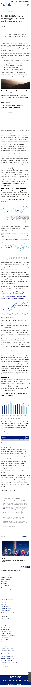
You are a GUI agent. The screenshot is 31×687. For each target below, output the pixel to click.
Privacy (15, 680)
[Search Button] (24, 5)
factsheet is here (4, 444)
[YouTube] (18, 677)
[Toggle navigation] (28, 4)
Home (4, 680)
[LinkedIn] (13, 677)
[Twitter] (15, 677)
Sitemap (9, 680)
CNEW (21, 174)
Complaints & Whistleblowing (11, 682)
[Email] (20, 677)
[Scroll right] (28, 567)
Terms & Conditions (23, 680)
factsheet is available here (18, 178)
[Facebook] (11, 677)
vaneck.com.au (5, 508)
